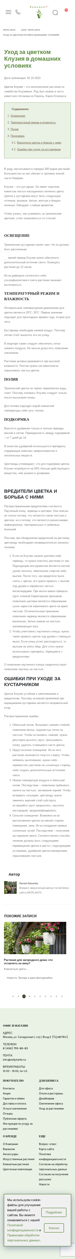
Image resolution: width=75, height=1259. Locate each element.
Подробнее (54, 1212)
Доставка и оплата (14, 1104)
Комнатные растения (16, 1164)
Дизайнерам (46, 1098)
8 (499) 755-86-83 (15, 1048)
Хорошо (54, 1228)
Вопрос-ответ (47, 1144)
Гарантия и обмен (14, 1098)
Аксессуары (10, 1154)
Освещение (18, 115)
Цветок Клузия (13, 86)
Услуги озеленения (15, 1109)
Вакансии (9, 1149)
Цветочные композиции (17, 1169)
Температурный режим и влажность (33, 122)
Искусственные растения (18, 1159)
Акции (6, 1093)
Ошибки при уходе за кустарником (39, 149)
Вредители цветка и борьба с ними (39, 142)
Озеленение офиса (51, 1104)
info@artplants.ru (14, 1060)
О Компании (10, 1144)
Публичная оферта (14, 1119)
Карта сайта (46, 1149)
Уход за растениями (51, 1109)
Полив (15, 129)
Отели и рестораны (51, 1093)
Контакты (9, 1088)
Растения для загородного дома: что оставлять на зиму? (28, 962)
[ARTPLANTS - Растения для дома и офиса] (39, 6)
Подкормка (17, 136)
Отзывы (8, 1114)
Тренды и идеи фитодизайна (35, 977)
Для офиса (46, 1088)
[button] (13, 996)
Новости (12, 977)
